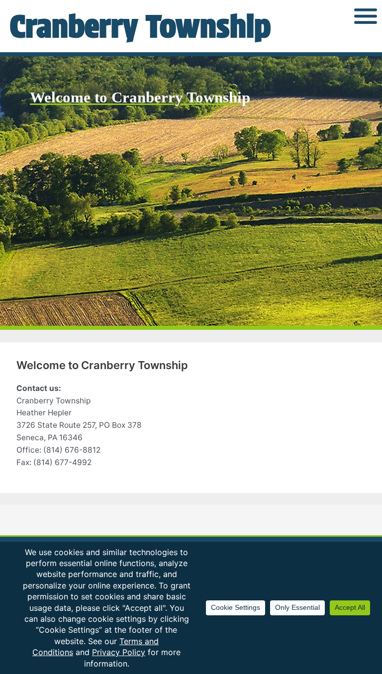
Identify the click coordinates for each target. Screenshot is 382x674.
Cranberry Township (140, 26)
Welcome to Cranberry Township (140, 97)
